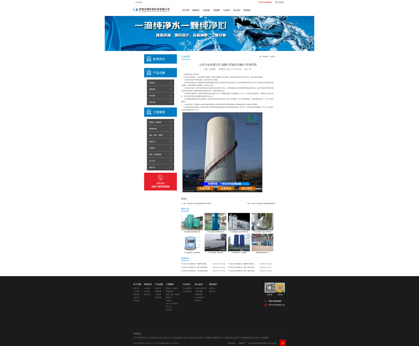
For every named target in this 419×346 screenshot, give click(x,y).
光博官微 (281, 2)
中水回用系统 (199, 297)
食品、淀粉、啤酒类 (156, 135)
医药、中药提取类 (155, 154)
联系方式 (212, 291)
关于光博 (185, 10)
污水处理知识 (187, 288)
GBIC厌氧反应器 (200, 288)
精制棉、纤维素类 (155, 122)
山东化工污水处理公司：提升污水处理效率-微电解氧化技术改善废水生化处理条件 (195, 267)
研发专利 (198, 300)
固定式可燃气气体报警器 (259, 337)
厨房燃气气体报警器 (241, 337)
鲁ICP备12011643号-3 (170, 343)
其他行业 (152, 167)
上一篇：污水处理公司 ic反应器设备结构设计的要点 (196, 203)
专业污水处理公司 (164, 337)
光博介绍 (136, 288)
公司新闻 (147, 288)
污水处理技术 (187, 291)
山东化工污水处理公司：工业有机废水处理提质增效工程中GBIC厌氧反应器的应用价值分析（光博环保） (195, 271)
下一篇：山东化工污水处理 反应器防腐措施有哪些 (260, 203)
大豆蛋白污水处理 (195, 337)
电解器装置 (199, 294)
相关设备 (152, 102)
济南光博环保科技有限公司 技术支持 (262, 343)
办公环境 (136, 291)
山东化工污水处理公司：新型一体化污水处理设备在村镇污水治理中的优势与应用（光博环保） (242, 271)
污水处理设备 (151, 337)
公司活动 (136, 300)
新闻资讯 (195, 10)
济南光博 (269, 294)
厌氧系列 (152, 83)
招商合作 (212, 288)
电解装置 (152, 89)
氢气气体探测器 (139, 337)
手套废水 (152, 148)
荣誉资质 (136, 294)
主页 (260, 56)
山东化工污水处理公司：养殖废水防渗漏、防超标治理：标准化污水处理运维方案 (195, 264)
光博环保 (280, 294)
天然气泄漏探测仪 (226, 337)
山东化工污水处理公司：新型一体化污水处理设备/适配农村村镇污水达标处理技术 (242, 267)
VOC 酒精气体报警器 (210, 337)
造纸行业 (152, 141)
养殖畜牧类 (153, 128)
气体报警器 (175, 337)
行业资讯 (272, 56)
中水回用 (152, 95)
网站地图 (231, 343)
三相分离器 (199, 291)
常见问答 (147, 294)
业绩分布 (136, 297)
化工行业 (152, 161)
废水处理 (183, 337)
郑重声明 (241, 343)
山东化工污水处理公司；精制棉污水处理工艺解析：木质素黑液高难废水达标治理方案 (242, 264)
